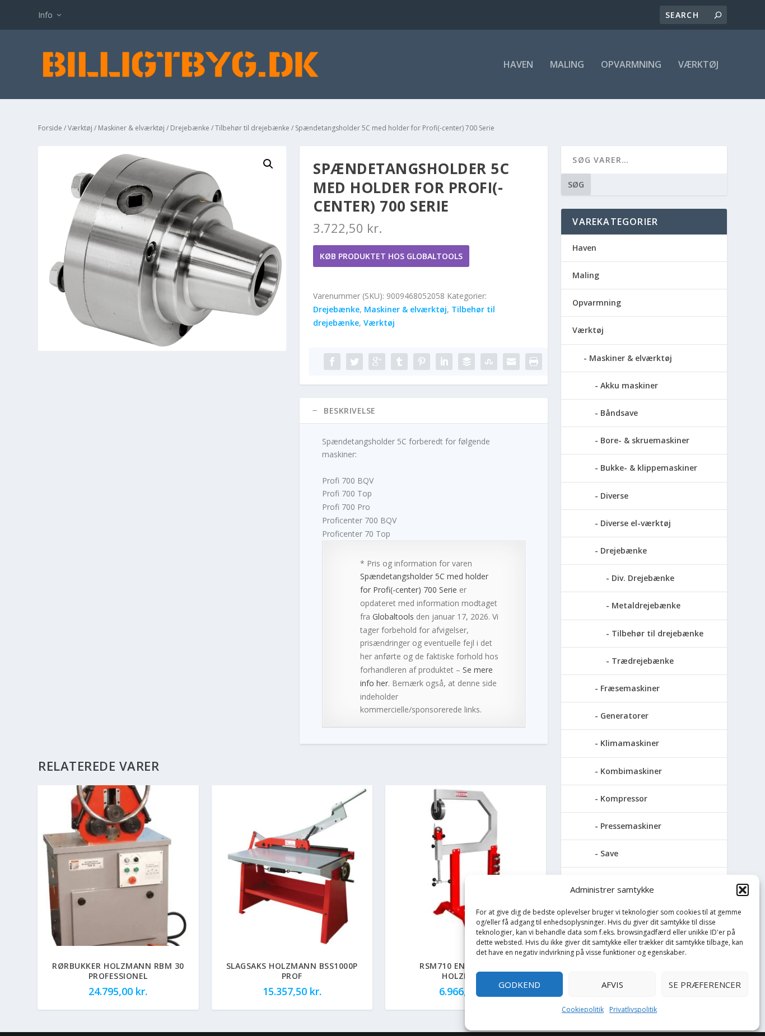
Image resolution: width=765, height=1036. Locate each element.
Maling (567, 65)
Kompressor (623, 798)
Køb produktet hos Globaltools (391, 256)
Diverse (614, 495)
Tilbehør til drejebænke (252, 128)
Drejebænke (189, 128)
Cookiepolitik (583, 1009)
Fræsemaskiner (630, 688)
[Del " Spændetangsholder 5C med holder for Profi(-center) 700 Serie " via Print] (533, 361)
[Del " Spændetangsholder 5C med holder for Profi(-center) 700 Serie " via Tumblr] (399, 361)
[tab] (424, 411)
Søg (576, 184)
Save (609, 853)
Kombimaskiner (631, 771)
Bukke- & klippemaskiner (648, 467)
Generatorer (624, 715)
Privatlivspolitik (633, 1009)
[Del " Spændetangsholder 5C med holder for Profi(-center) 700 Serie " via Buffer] (466, 361)
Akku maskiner (629, 385)
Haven (518, 65)
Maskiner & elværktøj (131, 128)
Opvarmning (631, 65)
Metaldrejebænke (646, 605)
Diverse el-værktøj (635, 523)
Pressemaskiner (630, 826)
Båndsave (619, 412)
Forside (50, 128)
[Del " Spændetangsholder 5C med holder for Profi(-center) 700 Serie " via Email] (511, 361)
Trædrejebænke (643, 660)
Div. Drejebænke (643, 578)
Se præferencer (705, 984)
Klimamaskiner (629, 743)
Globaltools (393, 616)
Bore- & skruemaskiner (644, 440)
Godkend (519, 984)
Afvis (612, 984)
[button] (742, 890)
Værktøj (698, 65)
